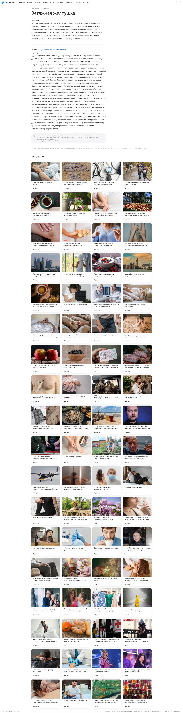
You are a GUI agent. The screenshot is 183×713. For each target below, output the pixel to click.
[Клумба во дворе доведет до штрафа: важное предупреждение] (76, 206)
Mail (3, 711)
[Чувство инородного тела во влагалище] (137, 298)
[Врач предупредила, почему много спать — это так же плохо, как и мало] (45, 328)
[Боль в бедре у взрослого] (45, 511)
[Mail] (3, 2)
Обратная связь (138, 711)
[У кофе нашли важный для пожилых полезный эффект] (45, 206)
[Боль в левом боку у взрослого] (76, 694)
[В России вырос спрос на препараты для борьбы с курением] (106, 237)
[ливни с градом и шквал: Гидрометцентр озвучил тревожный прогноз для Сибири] (137, 602)
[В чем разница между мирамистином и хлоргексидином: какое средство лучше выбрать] (106, 480)
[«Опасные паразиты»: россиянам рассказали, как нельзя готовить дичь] (137, 359)
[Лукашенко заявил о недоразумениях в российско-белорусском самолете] (45, 480)
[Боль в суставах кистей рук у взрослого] (76, 389)
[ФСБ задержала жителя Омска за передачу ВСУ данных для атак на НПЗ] (106, 389)
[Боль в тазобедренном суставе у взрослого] (106, 328)
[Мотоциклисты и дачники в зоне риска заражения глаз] (106, 450)
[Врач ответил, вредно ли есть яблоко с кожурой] (45, 359)
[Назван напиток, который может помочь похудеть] (137, 389)
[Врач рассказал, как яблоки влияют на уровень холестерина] (137, 206)
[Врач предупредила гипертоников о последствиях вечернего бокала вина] (76, 572)
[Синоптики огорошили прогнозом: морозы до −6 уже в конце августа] (137, 633)
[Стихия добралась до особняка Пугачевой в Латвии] (106, 663)
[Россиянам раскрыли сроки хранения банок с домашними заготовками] (137, 694)
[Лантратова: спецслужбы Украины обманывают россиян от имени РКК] (106, 633)
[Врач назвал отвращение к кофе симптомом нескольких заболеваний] (106, 541)
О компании (9, 711)
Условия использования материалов (122, 711)
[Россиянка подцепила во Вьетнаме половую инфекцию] (76, 267)
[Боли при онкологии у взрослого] (76, 298)
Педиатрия (46, 8)
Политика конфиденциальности (171, 711)
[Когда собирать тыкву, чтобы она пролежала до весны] (76, 633)
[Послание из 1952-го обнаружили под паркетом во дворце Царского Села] (76, 176)
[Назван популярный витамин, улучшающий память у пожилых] (76, 511)
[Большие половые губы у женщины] (45, 176)
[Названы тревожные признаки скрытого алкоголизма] (45, 541)
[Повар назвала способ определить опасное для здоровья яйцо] (76, 237)
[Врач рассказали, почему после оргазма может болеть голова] (137, 328)
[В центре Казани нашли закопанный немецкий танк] (45, 420)
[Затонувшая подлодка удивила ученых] (106, 572)
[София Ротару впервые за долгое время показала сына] (137, 663)
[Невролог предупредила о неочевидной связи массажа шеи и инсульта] (45, 694)
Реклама (16, 711)
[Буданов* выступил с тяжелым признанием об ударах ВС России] (137, 420)
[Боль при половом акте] (137, 480)
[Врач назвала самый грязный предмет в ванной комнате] (76, 480)
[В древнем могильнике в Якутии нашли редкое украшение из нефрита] (106, 694)
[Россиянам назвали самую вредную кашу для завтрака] (106, 267)
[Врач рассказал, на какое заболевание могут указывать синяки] (137, 237)
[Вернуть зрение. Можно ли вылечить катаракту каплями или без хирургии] (137, 572)
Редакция (107, 711)
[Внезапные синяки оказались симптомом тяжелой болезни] (45, 237)
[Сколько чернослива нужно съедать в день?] (76, 359)
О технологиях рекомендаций (152, 711)
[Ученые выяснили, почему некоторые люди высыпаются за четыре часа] (45, 633)
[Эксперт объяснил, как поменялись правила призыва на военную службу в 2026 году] (45, 450)
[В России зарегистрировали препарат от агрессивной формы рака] (76, 541)
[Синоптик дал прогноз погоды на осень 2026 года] (137, 176)
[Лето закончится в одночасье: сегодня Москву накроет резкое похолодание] (45, 267)
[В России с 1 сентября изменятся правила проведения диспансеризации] (106, 298)
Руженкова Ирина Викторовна (53, 50)
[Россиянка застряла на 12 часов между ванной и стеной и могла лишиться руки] (76, 663)
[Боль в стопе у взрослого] (76, 450)
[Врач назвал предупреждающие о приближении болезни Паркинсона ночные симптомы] (45, 572)
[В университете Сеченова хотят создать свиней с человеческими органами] (76, 328)
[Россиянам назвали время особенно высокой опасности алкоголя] (106, 420)
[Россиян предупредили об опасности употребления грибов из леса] (76, 420)
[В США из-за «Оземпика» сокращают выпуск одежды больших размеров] (106, 602)
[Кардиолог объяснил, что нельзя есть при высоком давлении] (45, 298)
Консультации (35, 8)
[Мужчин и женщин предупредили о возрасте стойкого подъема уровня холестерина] (45, 602)
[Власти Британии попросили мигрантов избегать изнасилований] (137, 267)
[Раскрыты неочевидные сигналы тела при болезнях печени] (106, 206)
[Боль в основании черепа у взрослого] (45, 663)
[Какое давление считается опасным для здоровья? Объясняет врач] (106, 176)
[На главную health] (10, 2)
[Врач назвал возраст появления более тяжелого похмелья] (137, 450)
